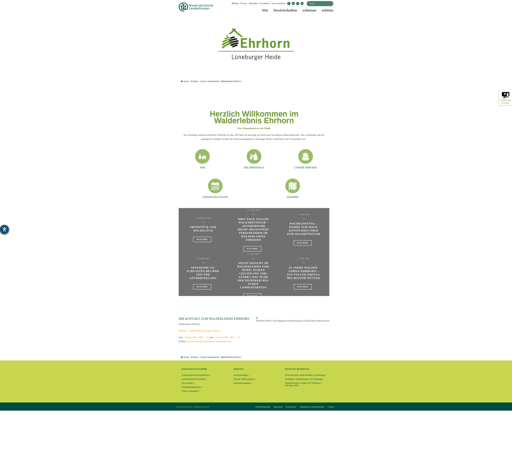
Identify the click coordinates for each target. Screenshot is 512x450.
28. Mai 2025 (203, 259)
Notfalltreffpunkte (262, 407)
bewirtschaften (285, 10)
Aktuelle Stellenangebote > (244, 379)
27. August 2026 (203, 218)
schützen (309, 10)
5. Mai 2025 (303, 259)
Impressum (278, 407)
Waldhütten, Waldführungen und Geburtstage (304, 379)
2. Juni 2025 (304, 215)
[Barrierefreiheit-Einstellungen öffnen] (4, 229)
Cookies (330, 407)
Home (186, 81)
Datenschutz (291, 407)
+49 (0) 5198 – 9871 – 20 (196, 337)
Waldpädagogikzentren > (192, 387)
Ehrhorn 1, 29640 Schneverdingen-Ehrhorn (200, 330)
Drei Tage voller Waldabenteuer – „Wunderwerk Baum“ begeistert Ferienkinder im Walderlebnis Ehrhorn (253, 229)
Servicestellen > (188, 383)
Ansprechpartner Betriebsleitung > (196, 375)
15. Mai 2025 (253, 254)
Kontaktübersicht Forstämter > (194, 379)
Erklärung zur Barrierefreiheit (311, 407)
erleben (327, 10)
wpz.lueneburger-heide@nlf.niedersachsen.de (209, 341)
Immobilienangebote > (242, 383)
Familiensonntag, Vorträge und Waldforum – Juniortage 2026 (303, 384)
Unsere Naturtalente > (191, 391)
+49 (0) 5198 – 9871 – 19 (227, 337)
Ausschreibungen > (241, 375)
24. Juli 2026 (253, 210)
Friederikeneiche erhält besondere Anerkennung (305, 375)
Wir (265, 10)
